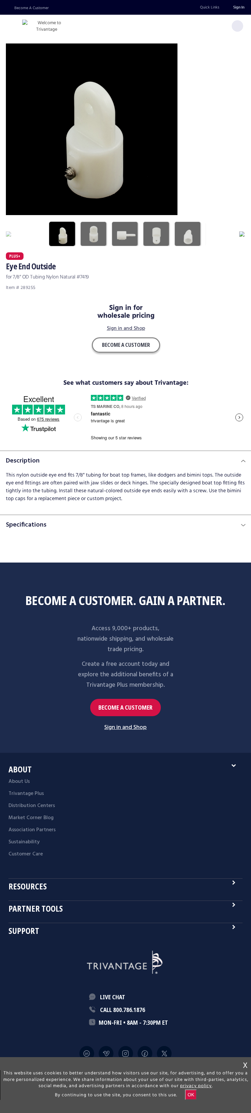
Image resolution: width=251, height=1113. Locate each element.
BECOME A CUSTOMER (125, 707)
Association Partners (32, 830)
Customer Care (25, 854)
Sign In (238, 7)
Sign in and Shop (126, 329)
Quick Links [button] (209, 7)
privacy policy (196, 1086)
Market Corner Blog (31, 818)
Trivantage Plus (26, 793)
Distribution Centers (31, 805)
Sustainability (24, 842)
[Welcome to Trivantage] (46, 26)
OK (191, 1094)
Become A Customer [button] (126, 344)
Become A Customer (31, 8)
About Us (19, 781)
